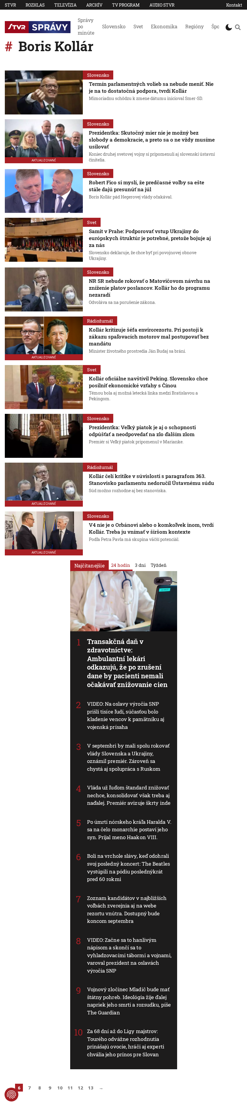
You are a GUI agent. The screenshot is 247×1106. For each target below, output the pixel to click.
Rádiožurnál (100, 321)
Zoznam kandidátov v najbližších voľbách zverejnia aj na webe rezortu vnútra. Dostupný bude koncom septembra (127, 909)
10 (60, 1088)
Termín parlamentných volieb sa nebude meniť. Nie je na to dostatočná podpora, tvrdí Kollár (151, 87)
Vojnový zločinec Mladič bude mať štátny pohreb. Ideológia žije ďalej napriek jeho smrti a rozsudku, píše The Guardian (129, 1001)
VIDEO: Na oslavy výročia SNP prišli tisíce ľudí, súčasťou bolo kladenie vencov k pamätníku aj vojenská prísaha (125, 715)
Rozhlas (35, 5)
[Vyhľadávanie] (237, 27)
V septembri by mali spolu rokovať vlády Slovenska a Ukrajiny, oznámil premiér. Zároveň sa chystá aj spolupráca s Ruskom (128, 757)
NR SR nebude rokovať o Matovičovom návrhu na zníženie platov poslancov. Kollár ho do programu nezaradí (149, 287)
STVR (10, 5)
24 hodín (120, 565)
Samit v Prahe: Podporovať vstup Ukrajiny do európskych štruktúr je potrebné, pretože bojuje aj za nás (150, 238)
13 (90, 1088)
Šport (217, 26)
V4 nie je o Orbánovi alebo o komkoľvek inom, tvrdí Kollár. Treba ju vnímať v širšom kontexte (151, 528)
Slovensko (114, 26)
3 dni (140, 565)
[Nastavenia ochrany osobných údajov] (11, 1094)
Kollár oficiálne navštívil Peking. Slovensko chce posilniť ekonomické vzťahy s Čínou (148, 382)
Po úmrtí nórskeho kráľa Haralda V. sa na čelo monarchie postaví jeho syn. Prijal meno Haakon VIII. (129, 829)
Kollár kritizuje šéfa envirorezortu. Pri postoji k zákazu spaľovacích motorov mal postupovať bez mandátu (149, 336)
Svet (138, 26)
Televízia (65, 5)
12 (80, 1088)
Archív (94, 5)
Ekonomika (164, 26)
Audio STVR (161, 5)
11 (70, 1088)
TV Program (126, 5)
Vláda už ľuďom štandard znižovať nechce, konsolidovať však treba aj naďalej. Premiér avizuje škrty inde (129, 795)
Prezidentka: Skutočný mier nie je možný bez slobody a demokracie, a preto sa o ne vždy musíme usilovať (152, 139)
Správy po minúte (86, 26)
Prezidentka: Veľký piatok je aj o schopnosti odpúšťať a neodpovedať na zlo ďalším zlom (142, 431)
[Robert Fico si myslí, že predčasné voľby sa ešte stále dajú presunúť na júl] (44, 191)
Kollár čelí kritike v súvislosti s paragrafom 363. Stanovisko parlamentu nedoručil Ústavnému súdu (151, 479)
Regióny (194, 26)
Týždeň (159, 565)
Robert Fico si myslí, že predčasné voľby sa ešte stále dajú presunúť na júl (146, 186)
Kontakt (234, 5)
